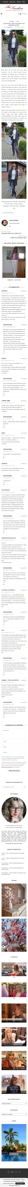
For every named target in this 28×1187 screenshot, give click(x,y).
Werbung (19, 1)
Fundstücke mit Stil (9, 538)
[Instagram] (18, 14)
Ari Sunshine (9, 27)
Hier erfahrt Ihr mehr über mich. (14, 843)
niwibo (3, 853)
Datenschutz (12, 1)
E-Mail (23, 1)
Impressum (5, 1)
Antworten (23, 324)
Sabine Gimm (6, 400)
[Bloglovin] (22, 14)
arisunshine (7, 324)
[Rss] (24, 14)
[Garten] (14, 935)
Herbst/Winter (11, 21)
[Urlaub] (14, 1142)
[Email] (20, 14)
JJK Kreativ (6, 490)
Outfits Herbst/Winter (8, 212)
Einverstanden (20, 1183)
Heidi (3, 433)
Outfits (17, 21)
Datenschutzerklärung (7, 767)
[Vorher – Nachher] (14, 262)
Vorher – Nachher (14, 280)
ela (3, 630)
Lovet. (3, 858)
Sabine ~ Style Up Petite (10, 680)
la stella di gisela (8, 590)
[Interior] (14, 900)
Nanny (4, 358)
